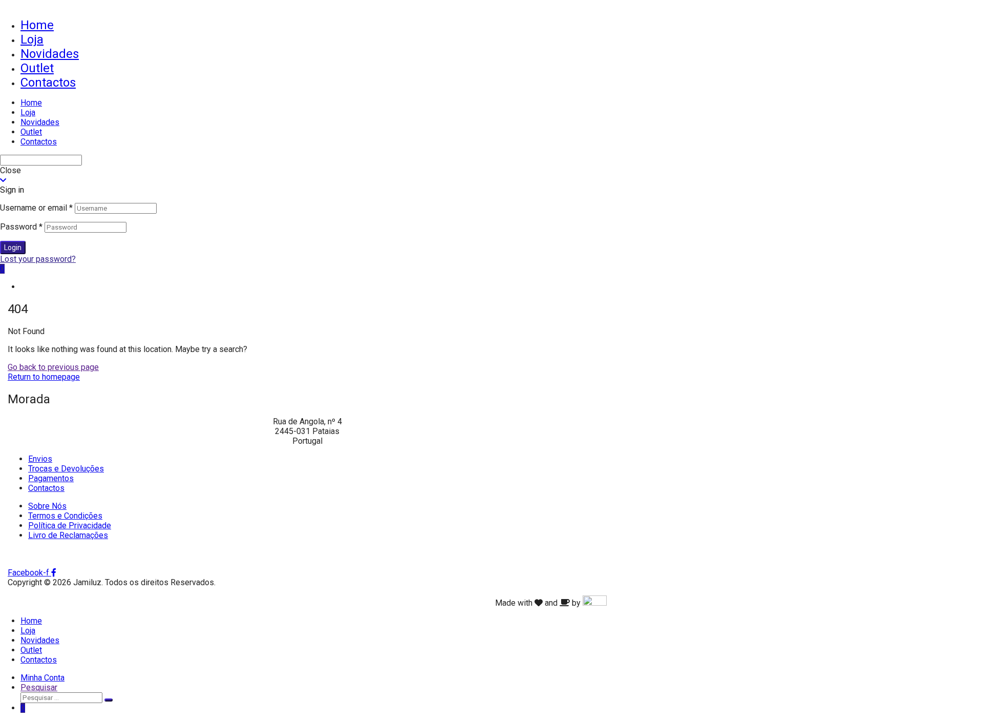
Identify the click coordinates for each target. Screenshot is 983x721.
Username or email (36, 208)
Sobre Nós (47, 506)
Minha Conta (42, 678)
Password (21, 227)
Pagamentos (51, 478)
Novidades (49, 54)
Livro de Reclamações (68, 535)
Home (37, 25)
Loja (32, 39)
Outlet (37, 68)
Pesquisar (38, 687)
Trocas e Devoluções (66, 468)
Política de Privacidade (69, 525)
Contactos (48, 82)
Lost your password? (38, 259)
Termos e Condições (65, 516)
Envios (40, 459)
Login (13, 247)
